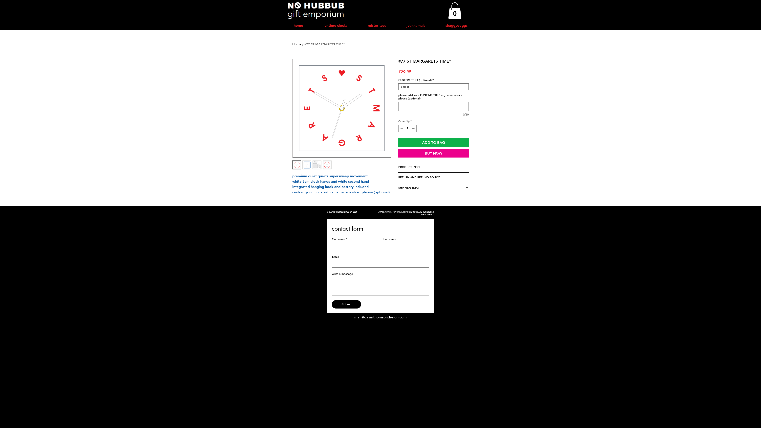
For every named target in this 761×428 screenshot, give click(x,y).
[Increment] (413, 128)
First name (339, 239)
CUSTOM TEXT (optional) (416, 80)
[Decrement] (401, 128)
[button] (455, 10)
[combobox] (433, 86)
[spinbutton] (407, 128)
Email (336, 256)
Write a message (342, 273)
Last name (389, 239)
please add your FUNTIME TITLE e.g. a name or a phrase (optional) (430, 97)
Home (296, 44)
